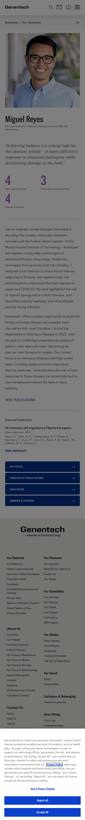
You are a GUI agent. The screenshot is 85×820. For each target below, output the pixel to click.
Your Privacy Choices (42, 788)
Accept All (42, 812)
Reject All (42, 800)
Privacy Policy (54, 764)
